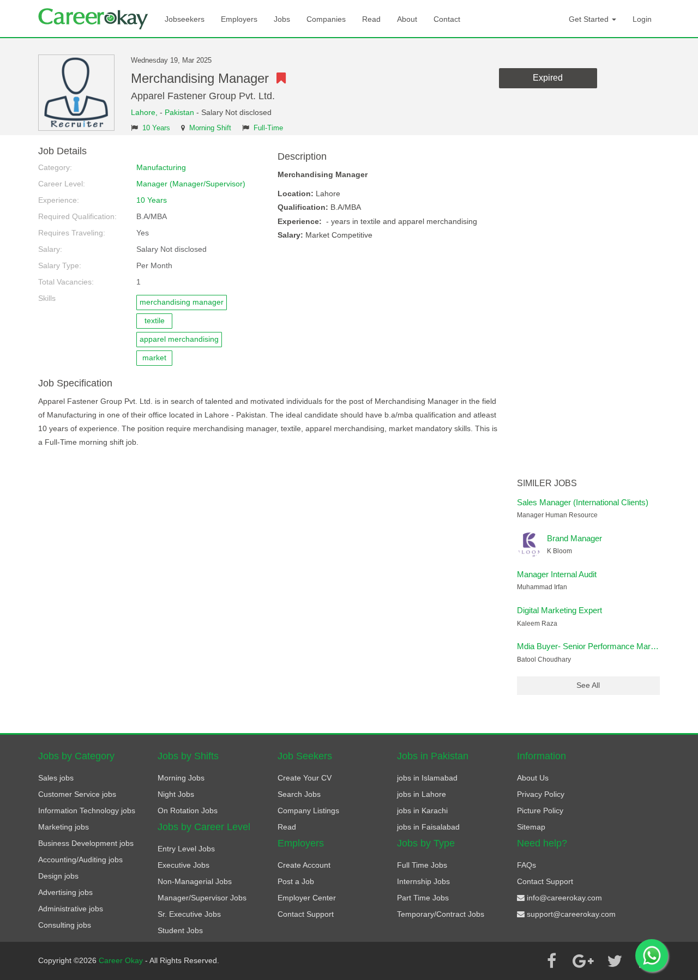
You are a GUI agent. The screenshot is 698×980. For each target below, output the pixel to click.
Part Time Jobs (423, 897)
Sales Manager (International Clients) (582, 502)
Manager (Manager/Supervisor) (190, 183)
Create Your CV (305, 777)
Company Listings (308, 810)
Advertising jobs (65, 892)
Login (642, 19)
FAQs (526, 865)
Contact (447, 19)
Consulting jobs (64, 925)
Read (371, 19)
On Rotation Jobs (188, 810)
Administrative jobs (70, 908)
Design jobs (58, 876)
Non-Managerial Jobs (195, 881)
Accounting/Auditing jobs (80, 859)
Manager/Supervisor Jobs (202, 897)
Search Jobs (299, 794)
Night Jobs (176, 794)
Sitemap (531, 826)
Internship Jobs (423, 881)
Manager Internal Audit (557, 574)
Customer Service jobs (77, 794)
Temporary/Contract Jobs (440, 914)
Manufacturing (161, 167)
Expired (548, 77)
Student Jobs (180, 930)
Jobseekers (184, 19)
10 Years (156, 128)
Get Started (590, 19)
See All (588, 685)
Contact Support (306, 914)
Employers (239, 19)
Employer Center (307, 897)
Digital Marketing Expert (559, 610)
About (407, 19)
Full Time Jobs (422, 865)
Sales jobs (56, 777)
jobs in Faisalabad (428, 826)
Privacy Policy (540, 794)
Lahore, (145, 112)
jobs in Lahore (421, 794)
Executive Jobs (183, 865)
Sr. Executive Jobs (189, 914)
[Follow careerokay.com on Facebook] (551, 961)
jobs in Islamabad (427, 777)
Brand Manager (574, 538)
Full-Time (268, 128)
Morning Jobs (181, 777)
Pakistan (179, 112)
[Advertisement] (588, 309)
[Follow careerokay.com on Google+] (583, 961)
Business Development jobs (86, 843)
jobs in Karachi (422, 810)
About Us (533, 777)
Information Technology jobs (86, 810)
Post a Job (296, 881)
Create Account (304, 865)
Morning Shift (210, 128)
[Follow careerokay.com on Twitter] (614, 961)
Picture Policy (540, 810)
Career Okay (122, 960)
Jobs (282, 19)
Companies (326, 19)
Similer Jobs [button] (547, 483)
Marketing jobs (63, 826)
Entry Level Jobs (186, 848)
